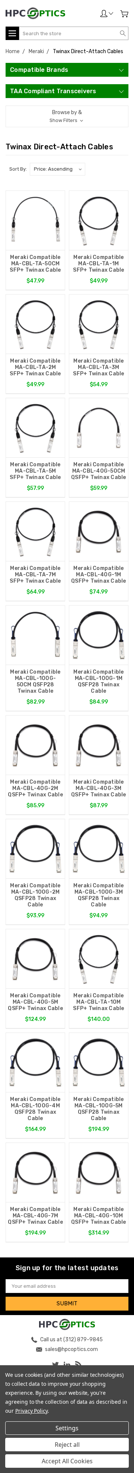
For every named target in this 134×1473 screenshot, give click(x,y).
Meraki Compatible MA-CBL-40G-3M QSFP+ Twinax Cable (98, 788)
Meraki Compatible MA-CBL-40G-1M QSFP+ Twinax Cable (98, 574)
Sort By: (18, 169)
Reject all (67, 1444)
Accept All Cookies (67, 1461)
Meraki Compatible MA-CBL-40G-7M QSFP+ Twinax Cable (35, 1215)
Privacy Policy (31, 1410)
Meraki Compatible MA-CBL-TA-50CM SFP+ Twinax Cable (35, 263)
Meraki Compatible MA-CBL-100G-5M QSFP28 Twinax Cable (98, 1109)
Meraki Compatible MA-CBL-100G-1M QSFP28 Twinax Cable (98, 681)
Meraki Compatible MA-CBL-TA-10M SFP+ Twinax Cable (98, 1002)
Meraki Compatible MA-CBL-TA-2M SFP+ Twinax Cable (35, 367)
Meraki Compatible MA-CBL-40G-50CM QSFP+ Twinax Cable (98, 471)
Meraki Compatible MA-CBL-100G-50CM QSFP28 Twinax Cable (35, 681)
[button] (67, 116)
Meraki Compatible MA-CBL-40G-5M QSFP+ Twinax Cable (35, 1002)
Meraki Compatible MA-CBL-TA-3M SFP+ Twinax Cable (98, 367)
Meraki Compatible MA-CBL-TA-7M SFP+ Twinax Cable (35, 574)
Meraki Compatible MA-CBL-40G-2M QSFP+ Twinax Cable (35, 788)
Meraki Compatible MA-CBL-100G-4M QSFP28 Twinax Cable (35, 1109)
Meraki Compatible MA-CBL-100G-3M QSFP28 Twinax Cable (98, 895)
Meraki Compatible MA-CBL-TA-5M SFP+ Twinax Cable (35, 471)
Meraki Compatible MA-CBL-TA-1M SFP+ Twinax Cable (98, 263)
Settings (67, 1428)
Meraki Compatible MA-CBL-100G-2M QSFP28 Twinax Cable (35, 895)
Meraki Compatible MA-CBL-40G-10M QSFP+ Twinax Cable (98, 1215)
